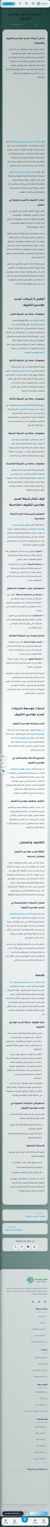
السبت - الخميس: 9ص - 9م (35, 1411)
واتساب (42, 1399)
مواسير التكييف (26, 738)
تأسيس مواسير (39, 1377)
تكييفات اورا (40, 1446)
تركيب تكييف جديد (38, 1370)
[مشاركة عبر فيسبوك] (28, 1246)
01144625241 (40, 1392)
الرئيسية (42, 1316)
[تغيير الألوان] (3, 763)
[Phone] (32, 1301)
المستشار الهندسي (11, 1513)
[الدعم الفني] (3, 756)
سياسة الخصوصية (38, 1342)
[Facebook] (45, 1301)
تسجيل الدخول (39, 1335)
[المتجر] (24, 1519)
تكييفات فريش (39, 1452)
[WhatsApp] (39, 1301)
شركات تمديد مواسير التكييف (27, 142)
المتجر (42, 1323)
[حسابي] (33, 3)
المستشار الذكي (37, 1513)
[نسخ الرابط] (15, 1246)
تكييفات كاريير (40, 1427)
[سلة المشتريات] (26, 3)
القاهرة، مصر (40, 1405)
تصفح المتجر (8, 4)
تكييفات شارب (39, 1433)
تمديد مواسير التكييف (34, 353)
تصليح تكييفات (16, 24)
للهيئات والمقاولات (38, 1329)
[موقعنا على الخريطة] (21, 1246)
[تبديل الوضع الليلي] (20, 3)
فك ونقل (41, 1364)
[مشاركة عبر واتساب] (34, 1246)
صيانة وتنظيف (39, 1358)
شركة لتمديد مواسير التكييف (22, 914)
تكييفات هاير (40, 1440)
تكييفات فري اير (39, 1459)
